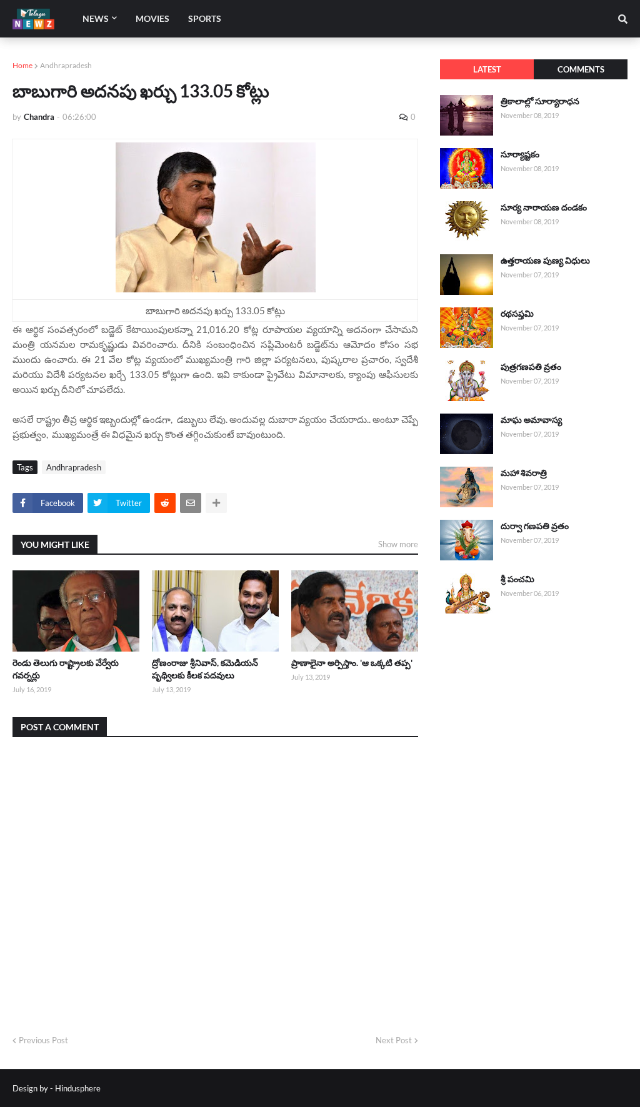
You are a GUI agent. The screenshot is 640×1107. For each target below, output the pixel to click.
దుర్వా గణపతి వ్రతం (535, 525)
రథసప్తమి (517, 313)
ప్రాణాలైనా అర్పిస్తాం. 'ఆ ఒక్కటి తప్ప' (351, 662)
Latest (487, 69)
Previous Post (43, 1040)
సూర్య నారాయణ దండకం (544, 207)
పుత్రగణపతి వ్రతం (531, 366)
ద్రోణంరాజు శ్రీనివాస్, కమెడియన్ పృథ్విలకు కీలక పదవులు (205, 668)
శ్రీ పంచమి (517, 578)
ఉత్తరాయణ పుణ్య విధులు (545, 260)
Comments (581, 69)
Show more (398, 544)
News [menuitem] (95, 18)
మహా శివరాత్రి (524, 472)
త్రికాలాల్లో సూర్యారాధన (540, 101)
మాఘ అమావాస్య (531, 419)
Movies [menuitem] (152, 18)
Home (22, 65)
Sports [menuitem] (204, 18)
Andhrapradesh (66, 65)
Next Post (394, 1040)
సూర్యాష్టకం (520, 154)
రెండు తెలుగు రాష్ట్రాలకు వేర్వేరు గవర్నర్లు (65, 668)
